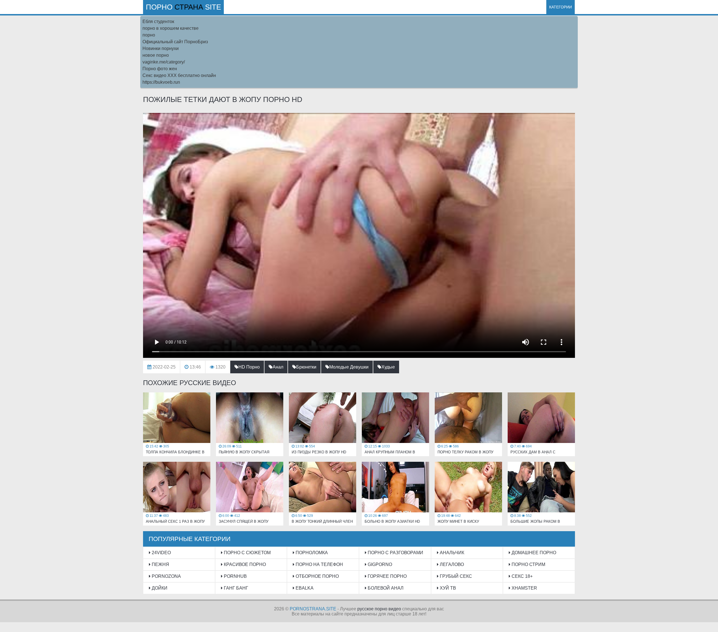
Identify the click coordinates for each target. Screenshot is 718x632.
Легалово (451, 564)
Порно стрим (527, 564)
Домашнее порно (533, 552)
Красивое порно (244, 564)
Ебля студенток (158, 21)
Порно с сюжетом (247, 552)
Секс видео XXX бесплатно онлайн (179, 75)
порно (148, 35)
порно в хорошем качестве (170, 28)
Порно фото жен (159, 68)
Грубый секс (455, 576)
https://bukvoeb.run (161, 82)
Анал (278, 367)
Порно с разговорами (395, 552)
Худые (388, 367)
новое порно (155, 55)
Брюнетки (306, 367)
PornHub (235, 576)
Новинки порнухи (160, 48)
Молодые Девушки (349, 367)
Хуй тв (447, 588)
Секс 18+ (521, 576)
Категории (560, 7)
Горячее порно (387, 576)
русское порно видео (379, 608)
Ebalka (304, 588)
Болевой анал (385, 588)
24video (161, 552)
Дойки (159, 588)
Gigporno (379, 564)
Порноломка (311, 552)
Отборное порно (316, 576)
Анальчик (451, 552)
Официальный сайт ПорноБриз (175, 41)
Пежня (160, 564)
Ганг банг (235, 588)
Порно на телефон (318, 564)
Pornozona (166, 576)
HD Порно (249, 367)
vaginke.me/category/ (163, 62)
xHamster (523, 588)
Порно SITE (183, 7)
